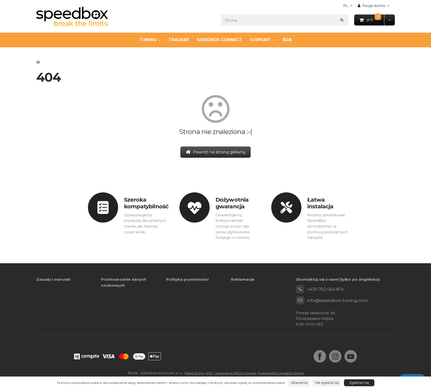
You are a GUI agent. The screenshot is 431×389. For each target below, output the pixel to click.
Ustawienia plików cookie (235, 373)
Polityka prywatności (187, 279)
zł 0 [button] (375, 19)
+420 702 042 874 (325, 289)
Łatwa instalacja (320, 203)
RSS (209, 373)
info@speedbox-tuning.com (337, 300)
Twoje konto (373, 5)
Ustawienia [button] (299, 383)
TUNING (147, 39)
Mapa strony (195, 373)
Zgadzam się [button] (359, 383)
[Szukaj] (342, 19)
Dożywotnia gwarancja (232, 203)
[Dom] (72, 16)
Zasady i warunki (53, 279)
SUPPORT (260, 39)
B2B (287, 39)
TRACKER (179, 39)
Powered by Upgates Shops (281, 373)
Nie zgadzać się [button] (327, 383)
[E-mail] (300, 300)
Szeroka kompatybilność (146, 203)
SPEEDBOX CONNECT (219, 39)
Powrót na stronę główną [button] (219, 151)
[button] (389, 19)
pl (349, 7)
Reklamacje (242, 279)
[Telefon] (300, 289)
